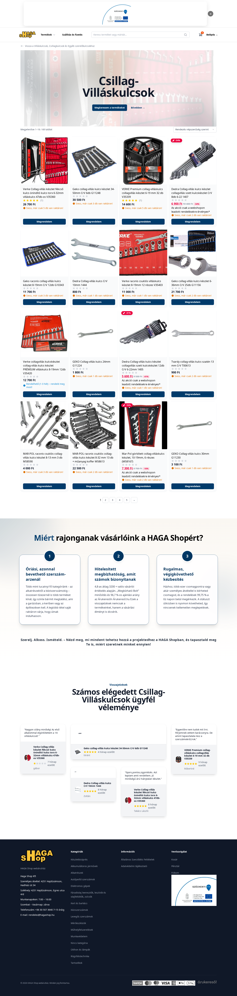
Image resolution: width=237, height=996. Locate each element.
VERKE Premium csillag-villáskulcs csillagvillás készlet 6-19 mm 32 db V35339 (197, 754)
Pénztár (175, 866)
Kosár (174, 859)
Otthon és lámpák (80, 949)
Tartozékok (76, 962)
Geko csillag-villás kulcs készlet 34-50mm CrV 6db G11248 (116, 748)
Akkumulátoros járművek (84, 866)
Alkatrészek (77, 872)
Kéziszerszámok (79, 909)
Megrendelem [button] (44, 221)
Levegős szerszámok (82, 916)
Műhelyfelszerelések (82, 929)
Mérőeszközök (78, 923)
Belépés (212, 34)
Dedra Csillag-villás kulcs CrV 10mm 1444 (97, 785)
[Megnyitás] (115, 14)
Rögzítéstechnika (80, 956)
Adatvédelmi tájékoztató (134, 866)
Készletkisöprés (79, 859)
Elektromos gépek (80, 886)
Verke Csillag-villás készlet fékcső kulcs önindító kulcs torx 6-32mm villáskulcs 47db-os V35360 (46, 752)
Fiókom (175, 872)
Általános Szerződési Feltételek (137, 859)
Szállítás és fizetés (72, 34)
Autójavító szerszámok (83, 879)
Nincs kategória (79, 942)
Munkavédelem (79, 936)
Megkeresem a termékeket (109, 107)
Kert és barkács (79, 903)
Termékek (46, 34)
